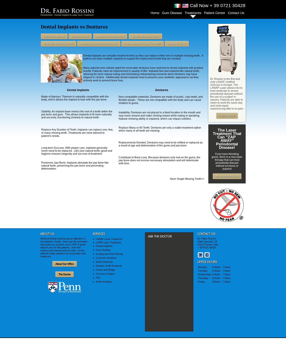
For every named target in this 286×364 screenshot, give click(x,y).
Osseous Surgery (105, 273)
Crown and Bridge (106, 269)
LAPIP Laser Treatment (109, 242)
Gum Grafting (103, 250)
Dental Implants (104, 246)
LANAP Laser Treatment (109, 239)
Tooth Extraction (105, 261)
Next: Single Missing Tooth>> (187, 178)
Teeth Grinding (104, 281)
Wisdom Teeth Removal (109, 265)
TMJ (98, 277)
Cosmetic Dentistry (106, 257)
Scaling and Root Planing (109, 253)
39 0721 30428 (207, 247)
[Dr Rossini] (67, 12)
